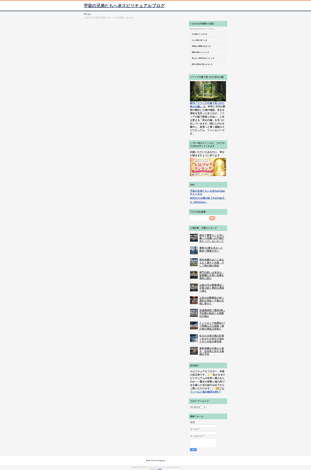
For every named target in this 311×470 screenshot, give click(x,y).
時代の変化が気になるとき (202, 64)
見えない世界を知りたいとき (203, 58)
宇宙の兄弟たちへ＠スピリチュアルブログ (124, 5)
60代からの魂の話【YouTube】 (207, 198)
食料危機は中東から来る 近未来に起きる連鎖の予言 (211, 351)
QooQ (160, 469)
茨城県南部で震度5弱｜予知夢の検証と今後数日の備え (212, 313)
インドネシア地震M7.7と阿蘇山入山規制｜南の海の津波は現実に (212, 326)
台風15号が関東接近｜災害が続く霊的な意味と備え (211, 288)
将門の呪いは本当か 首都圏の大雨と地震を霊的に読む (211, 275)
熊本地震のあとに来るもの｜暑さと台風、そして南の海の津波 (211, 262)
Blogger (161, 460)
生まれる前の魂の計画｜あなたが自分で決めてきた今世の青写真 (211, 338)
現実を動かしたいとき (200, 52)
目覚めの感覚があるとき (201, 46)
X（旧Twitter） (198, 202)
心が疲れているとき (199, 34)
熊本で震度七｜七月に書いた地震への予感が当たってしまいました (211, 238)
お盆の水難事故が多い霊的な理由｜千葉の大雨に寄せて (211, 300)
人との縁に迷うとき (199, 40)
